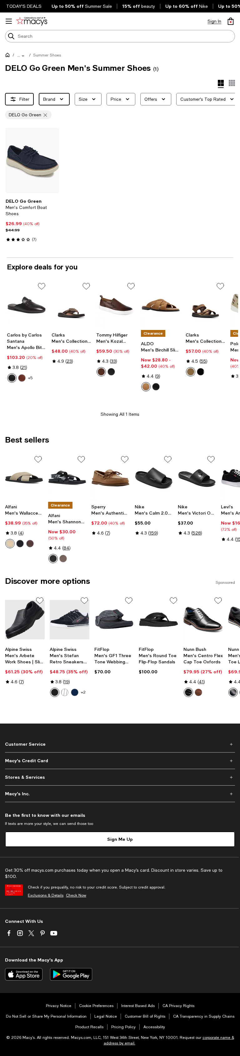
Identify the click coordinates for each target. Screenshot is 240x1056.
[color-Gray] (64, 692)
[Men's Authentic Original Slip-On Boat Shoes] (110, 477)
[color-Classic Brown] (30, 543)
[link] (32, 220)
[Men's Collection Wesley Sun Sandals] (71, 305)
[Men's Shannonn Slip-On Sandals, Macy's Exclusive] (67, 477)
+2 (83, 692)
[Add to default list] (41, 286)
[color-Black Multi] (233, 692)
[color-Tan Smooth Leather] (22, 378)
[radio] (12, 378)
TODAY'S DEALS (24, 6)
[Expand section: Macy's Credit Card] (120, 761)
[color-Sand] (10, 543)
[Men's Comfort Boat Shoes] (32, 160)
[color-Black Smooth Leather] (12, 378)
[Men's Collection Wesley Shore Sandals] (205, 305)
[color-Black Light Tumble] (111, 371)
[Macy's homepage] (8, 56)
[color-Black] (20, 543)
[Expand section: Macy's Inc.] (120, 794)
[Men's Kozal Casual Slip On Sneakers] (116, 305)
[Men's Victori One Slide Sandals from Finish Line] (197, 477)
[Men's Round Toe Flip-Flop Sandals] (158, 620)
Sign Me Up (120, 839)
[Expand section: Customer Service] (120, 744)
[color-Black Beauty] (53, 558)
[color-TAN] (146, 386)
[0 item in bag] (230, 21)
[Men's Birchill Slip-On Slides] (161, 305)
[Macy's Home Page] (31, 21)
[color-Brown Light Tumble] (101, 371)
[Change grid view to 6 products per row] (232, 83)
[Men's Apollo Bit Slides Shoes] (27, 305)
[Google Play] (71, 974)
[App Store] (23, 974)
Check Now (76, 895)
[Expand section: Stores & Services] (120, 777)
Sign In (214, 21)
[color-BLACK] (156, 386)
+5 (30, 378)
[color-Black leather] (200, 371)
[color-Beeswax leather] (190, 371)
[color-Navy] (74, 692)
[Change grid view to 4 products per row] (221, 84)
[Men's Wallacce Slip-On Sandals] (24, 477)
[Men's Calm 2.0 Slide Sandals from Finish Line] (154, 477)
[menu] (8, 21)
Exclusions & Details (45, 895)
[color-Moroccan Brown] (63, 558)
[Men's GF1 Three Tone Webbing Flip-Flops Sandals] (114, 620)
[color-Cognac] (198, 692)
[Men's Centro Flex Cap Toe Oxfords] (203, 620)
